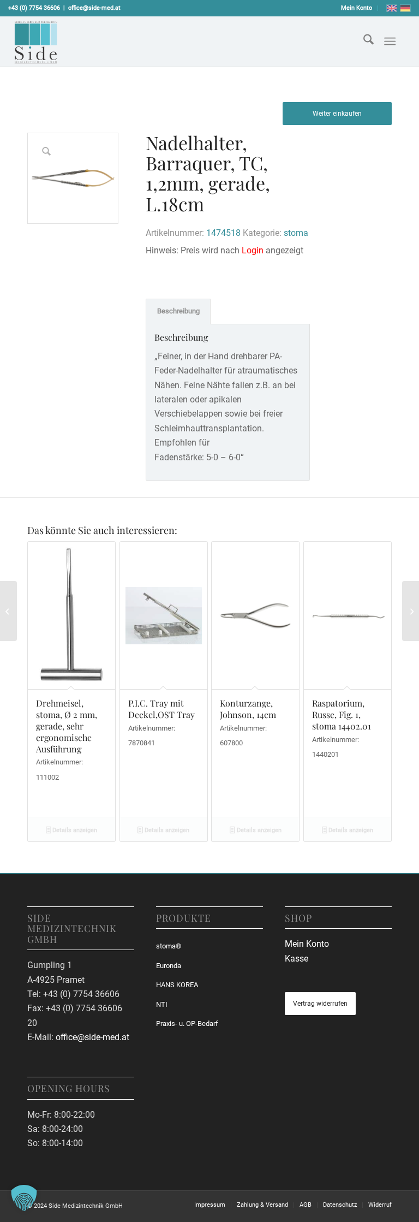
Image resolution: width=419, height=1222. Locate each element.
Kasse (296, 958)
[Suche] (363, 41)
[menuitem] (357, 8)
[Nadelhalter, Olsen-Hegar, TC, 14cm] (410, 611)
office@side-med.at (94, 7)
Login (253, 250)
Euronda (168, 966)
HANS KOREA (177, 985)
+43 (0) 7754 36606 (34, 7)
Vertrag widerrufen (320, 1003)
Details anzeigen (74, 830)
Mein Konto (356, 7)
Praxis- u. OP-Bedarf (187, 1023)
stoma (296, 233)
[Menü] (390, 41)
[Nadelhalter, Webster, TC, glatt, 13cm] (8, 611)
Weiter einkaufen (337, 113)
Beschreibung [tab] (178, 311)
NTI (161, 1004)
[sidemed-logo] (35, 41)
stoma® (168, 946)
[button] (24, 1198)
